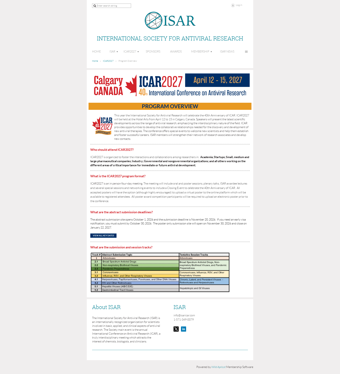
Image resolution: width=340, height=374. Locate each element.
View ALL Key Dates (103, 235)
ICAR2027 (108, 61)
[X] (176, 329)
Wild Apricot (218, 367)
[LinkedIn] (183, 329)
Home (95, 61)
